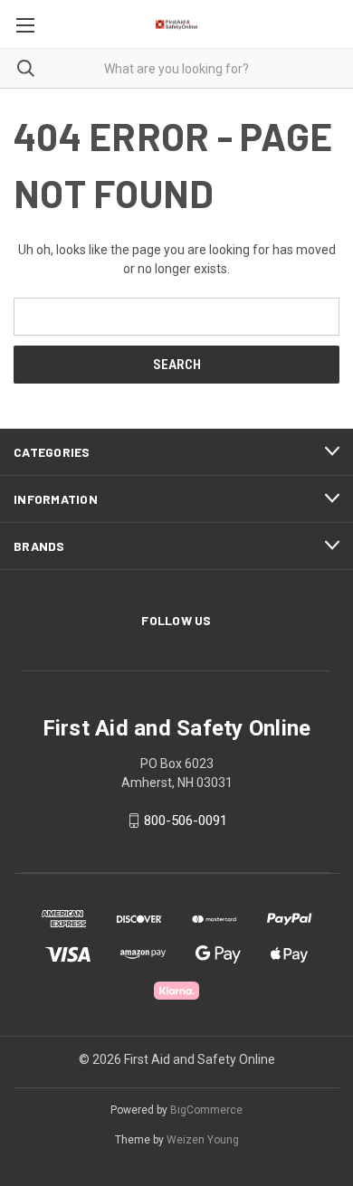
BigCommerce (206, 1110)
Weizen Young (203, 1140)
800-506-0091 (185, 820)
